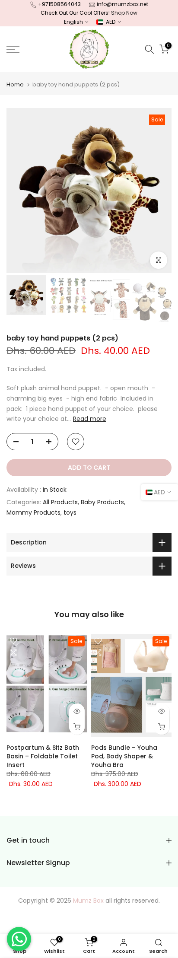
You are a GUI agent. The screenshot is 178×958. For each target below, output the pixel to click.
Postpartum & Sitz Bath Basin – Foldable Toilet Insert (42, 756)
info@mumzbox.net (122, 4)
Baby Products (102, 502)
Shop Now (124, 12)
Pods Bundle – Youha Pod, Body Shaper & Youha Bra (124, 756)
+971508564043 (59, 4)
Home (15, 84)
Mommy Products (33, 512)
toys (70, 512)
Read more (89, 419)
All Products (60, 502)
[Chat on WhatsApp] (19, 939)
